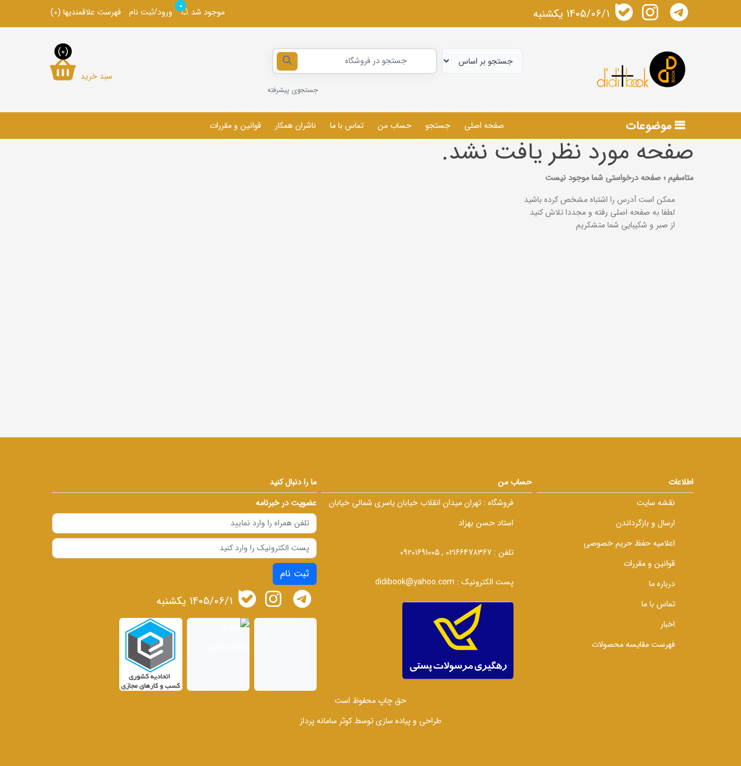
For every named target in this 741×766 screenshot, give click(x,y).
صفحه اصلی (484, 125)
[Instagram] (650, 12)
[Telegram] (679, 12)
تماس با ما (347, 125)
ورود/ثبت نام (151, 12)
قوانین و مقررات (235, 125)
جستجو (437, 125)
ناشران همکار (295, 125)
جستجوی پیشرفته (292, 89)
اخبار (668, 624)
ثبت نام (294, 573)
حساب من (394, 125)
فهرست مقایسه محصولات (633, 644)
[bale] (624, 12)
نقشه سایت (656, 502)
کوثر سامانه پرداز (326, 721)
